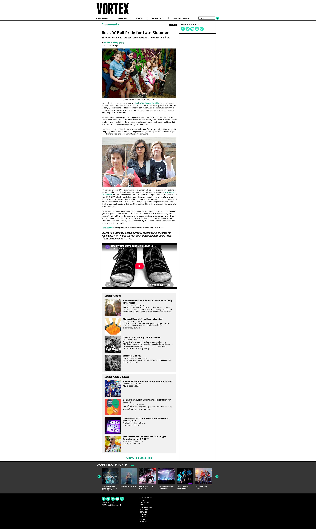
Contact (143, 514)
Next (216, 476)
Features (102, 18)
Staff (142, 505)
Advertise (144, 510)
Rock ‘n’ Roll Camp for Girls (147, 103)
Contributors (146, 507)
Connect (143, 517)
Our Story (144, 502)
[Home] (112, 14)
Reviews (122, 18)
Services (143, 512)
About (142, 500)
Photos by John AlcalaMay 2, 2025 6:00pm (147, 383)
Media (139, 18)
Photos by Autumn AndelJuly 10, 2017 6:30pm (144, 440)
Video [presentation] (132, 465)
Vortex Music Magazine (111, 505)
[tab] (130, 465)
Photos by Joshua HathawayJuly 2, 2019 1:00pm (146, 421)
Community (110, 24)
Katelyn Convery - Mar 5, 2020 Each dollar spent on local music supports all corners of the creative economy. (147, 359)
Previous (99, 476)
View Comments (139, 458)
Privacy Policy (146, 498)
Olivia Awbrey (111, 42)
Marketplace (181, 18)
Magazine (144, 519)
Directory (158, 18)
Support (143, 521)
